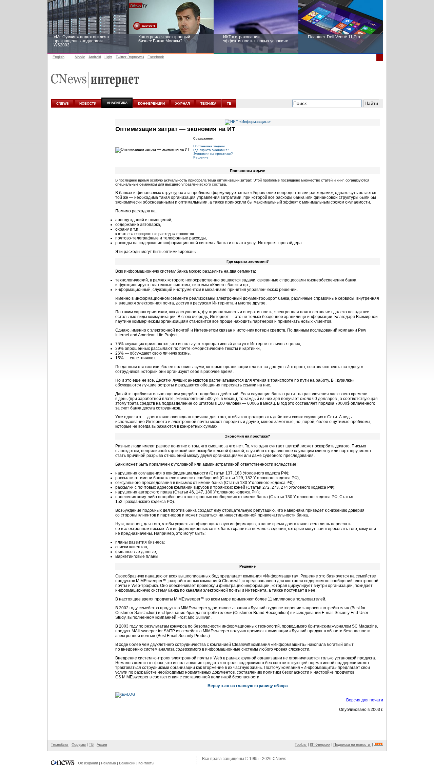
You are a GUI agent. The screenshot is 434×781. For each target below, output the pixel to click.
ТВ (229, 103)
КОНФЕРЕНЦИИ (151, 103)
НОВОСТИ (87, 103)
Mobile (80, 57)
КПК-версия (320, 744)
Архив (102, 744)
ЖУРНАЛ (182, 103)
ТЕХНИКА (208, 103)
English (58, 57)
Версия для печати (364, 700)
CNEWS (62, 103)
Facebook (155, 57)
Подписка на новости (352, 744)
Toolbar (301, 744)
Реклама (108, 763)
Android (94, 57)
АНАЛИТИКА (117, 103)
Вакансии (127, 763)
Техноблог (59, 744)
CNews (279, 758)
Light (108, 57)
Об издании (88, 763)
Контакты (146, 763)
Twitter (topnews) (130, 57)
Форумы (79, 744)
